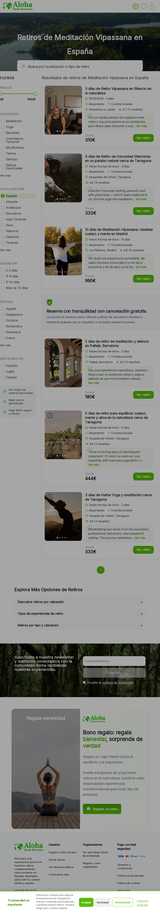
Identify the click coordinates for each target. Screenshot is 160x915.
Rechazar (103, 902)
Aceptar (86, 902)
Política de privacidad (142, 902)
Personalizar (123, 902)
